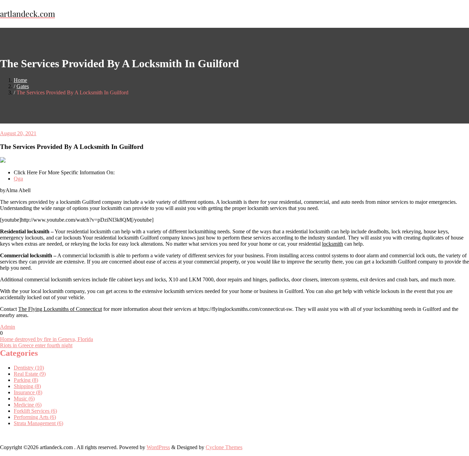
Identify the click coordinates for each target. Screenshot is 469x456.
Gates (22, 86)
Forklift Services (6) (35, 411)
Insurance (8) (28, 392)
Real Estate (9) (30, 374)
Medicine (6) (28, 405)
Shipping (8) (27, 386)
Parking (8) (26, 380)
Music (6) (24, 398)
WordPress (158, 447)
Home (20, 80)
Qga (18, 179)
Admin (7, 327)
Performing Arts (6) (35, 417)
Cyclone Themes (224, 447)
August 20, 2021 (18, 133)
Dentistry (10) (29, 368)
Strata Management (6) (38, 423)
